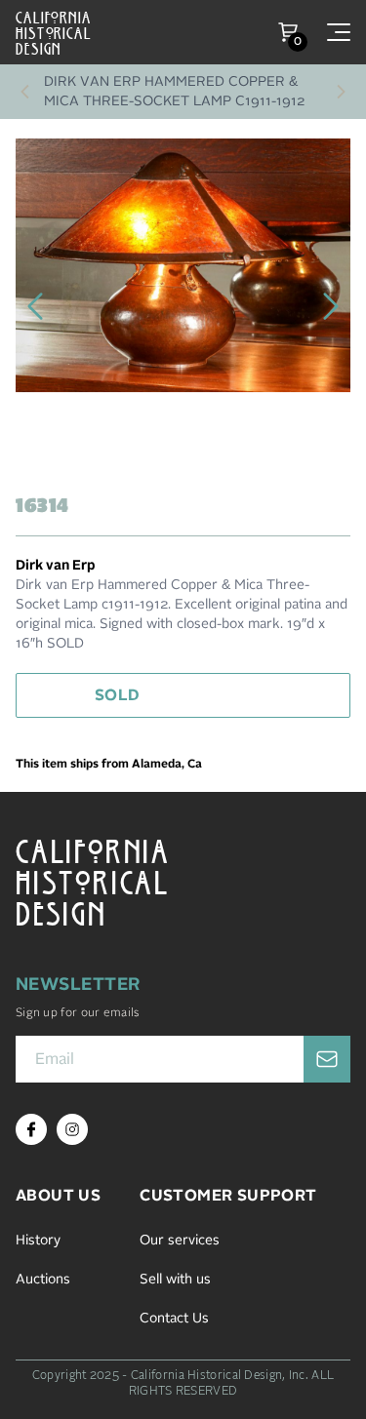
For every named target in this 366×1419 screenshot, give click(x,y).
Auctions (43, 1279)
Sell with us (175, 1279)
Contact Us (174, 1318)
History (38, 1240)
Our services (180, 1240)
